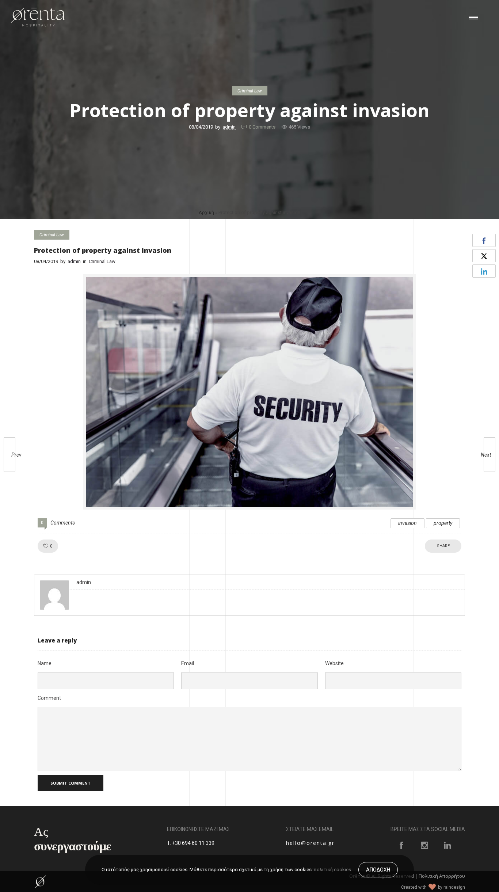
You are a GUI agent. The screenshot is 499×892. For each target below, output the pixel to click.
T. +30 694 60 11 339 (190, 843)
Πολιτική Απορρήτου (442, 875)
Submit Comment (70, 783)
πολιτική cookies (332, 869)
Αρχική (206, 212)
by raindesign (451, 886)
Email (187, 663)
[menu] (475, 17)
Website (334, 663)
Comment (49, 698)
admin (229, 127)
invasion (407, 523)
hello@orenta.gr (310, 842)
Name (45, 663)
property (443, 523)
